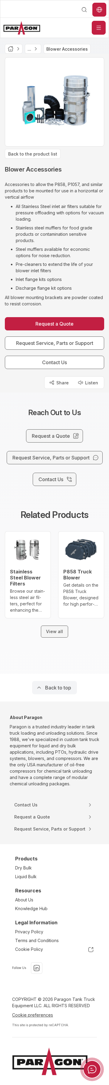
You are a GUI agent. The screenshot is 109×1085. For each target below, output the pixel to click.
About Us (24, 899)
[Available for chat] (92, 1069)
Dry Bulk (23, 867)
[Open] (99, 28)
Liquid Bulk (26, 876)
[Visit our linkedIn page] (36, 968)
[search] (84, 10)
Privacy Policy (29, 931)
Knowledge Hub (31, 908)
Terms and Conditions (37, 940)
